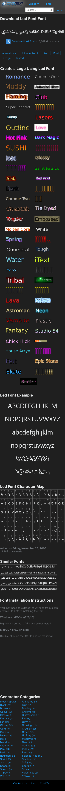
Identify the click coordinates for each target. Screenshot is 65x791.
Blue (26, 705)
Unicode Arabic (30, 53)
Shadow (29, 759)
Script (5, 759)
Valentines (30, 772)
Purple (28, 748)
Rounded (8, 755)
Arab (46, 53)
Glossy (6, 725)
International (9, 53)
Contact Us (20, 783)
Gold (5, 728)
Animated (29, 701)
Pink (5, 748)
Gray (4, 732)
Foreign (6, 58)
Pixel (56, 53)
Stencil (6, 769)
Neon (27, 742)
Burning (28, 708)
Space (5, 765)
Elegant (6, 718)
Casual (6, 711)
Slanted (19, 58)
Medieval (29, 738)
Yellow (28, 776)
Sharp (5, 762)
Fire (26, 718)
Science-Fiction (32, 755)
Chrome (29, 711)
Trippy (5, 772)
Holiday (28, 735)
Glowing (29, 725)
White (5, 776)
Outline (28, 745)
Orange (6, 745)
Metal (5, 742)
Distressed (31, 715)
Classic (6, 715)
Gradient (29, 728)
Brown (5, 708)
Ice (3, 738)
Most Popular (8, 701)
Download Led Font (23, 41)
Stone (27, 769)
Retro (27, 752)
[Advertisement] (32, 666)
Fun (4, 721)
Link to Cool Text (41, 783)
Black (5, 705)
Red (5, 752)
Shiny (27, 762)
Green (28, 732)
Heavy (6, 735)
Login (59, 10)
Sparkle (28, 765)
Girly (26, 721)
